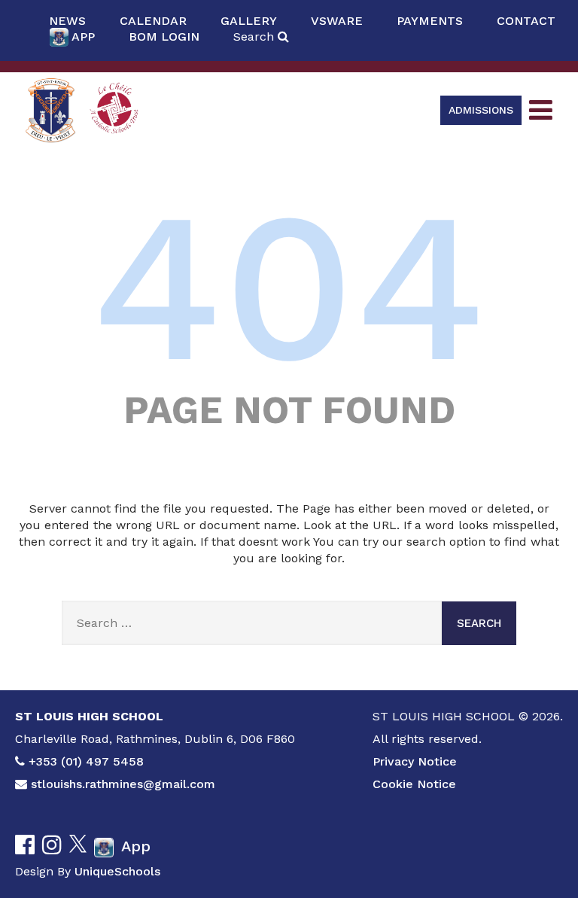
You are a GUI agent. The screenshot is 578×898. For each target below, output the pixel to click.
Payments (430, 21)
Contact (526, 21)
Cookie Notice (414, 784)
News (67, 21)
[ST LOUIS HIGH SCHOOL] (51, 110)
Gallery (249, 21)
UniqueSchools (117, 871)
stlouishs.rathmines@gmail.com (123, 784)
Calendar (153, 21)
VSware (337, 21)
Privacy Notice (415, 761)
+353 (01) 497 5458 (86, 761)
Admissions (481, 110)
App (83, 36)
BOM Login (164, 36)
